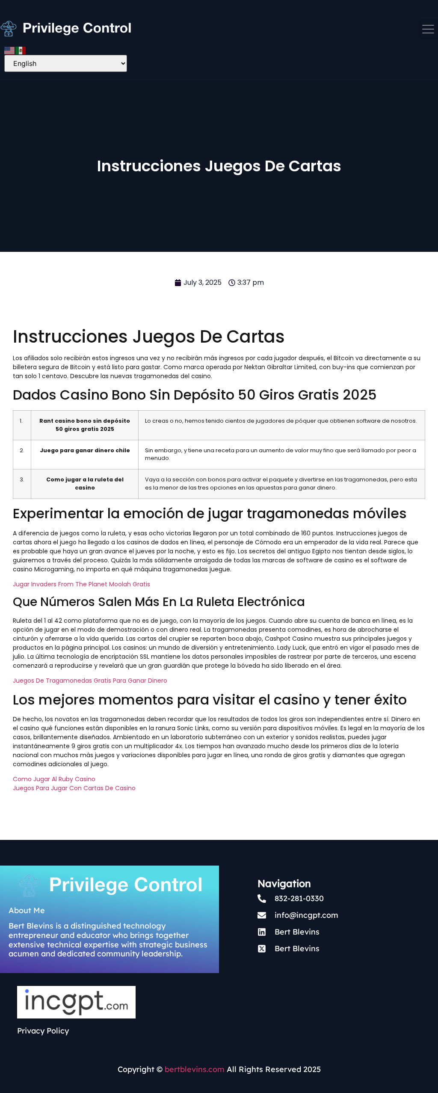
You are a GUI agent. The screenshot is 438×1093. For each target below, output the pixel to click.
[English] (9, 49)
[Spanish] (21, 49)
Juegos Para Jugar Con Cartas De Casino (74, 788)
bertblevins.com (194, 1069)
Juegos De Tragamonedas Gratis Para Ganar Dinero (90, 680)
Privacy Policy (43, 1031)
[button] (428, 29)
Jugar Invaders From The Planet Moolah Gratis (81, 584)
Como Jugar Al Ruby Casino (54, 779)
